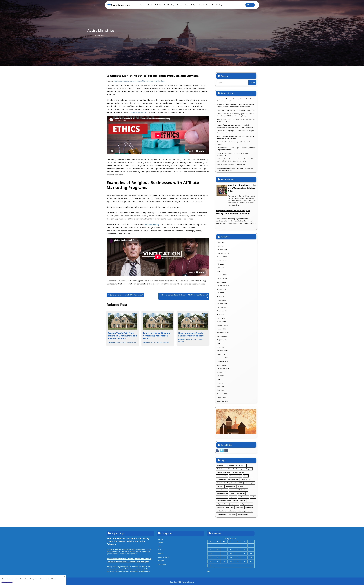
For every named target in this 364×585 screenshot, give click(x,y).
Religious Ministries (246, 504)
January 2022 (222, 354)
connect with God (246, 479)
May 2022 (220, 347)
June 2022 (220, 343)
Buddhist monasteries (223, 472)
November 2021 (223, 361)
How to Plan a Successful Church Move (231, 164)
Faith (240, 483)
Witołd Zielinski (131, 342)
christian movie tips (235, 476)
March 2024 (221, 300)
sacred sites (220, 507)
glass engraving (230, 486)
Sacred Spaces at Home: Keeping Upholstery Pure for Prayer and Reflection (236, 149)
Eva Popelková (164, 342)
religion (162, 81)
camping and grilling (238, 472)
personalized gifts (222, 497)
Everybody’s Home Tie (230, 483)
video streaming (152, 224)
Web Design (232, 514)
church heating (221, 479)
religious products (138, 112)
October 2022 (222, 336)
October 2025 (222, 257)
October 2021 (222, 365)
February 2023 (222, 325)
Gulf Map (240, 486)
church (246, 476)
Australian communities (224, 469)
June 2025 (220, 268)
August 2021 (221, 372)
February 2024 (222, 304)
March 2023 (221, 322)
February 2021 (222, 394)
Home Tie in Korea (222, 490)
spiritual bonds (221, 511)
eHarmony (132, 81)
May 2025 (220, 271)
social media (249, 507)
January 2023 (222, 329)
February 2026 (222, 250)
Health (160, 553)
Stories (179, 5)
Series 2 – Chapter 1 (206, 5)
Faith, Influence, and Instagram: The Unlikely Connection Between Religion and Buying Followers (235, 126)
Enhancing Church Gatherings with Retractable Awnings (234, 143)
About (149, 5)
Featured (161, 550)
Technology (162, 564)
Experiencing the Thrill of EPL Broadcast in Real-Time (236, 110)
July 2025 (220, 264)
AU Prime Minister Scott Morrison (236, 465)
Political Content (243, 497)
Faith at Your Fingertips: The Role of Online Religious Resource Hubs (236, 132)
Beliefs (160, 539)
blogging (248, 469)
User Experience (221, 514)
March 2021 (221, 390)
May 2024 (220, 296)
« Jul (208, 571)
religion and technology (224, 500)
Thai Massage (232, 511)
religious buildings (222, 504)
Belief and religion (238, 469)
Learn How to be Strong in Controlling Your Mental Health (156, 335)
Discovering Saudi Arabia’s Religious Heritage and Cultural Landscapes (235, 169)
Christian (116, 81)
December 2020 (223, 401)
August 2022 (221, 340)
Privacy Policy (190, 5)
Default (158, 5)
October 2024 (222, 282)
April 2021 (221, 387)
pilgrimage (233, 497)
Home (142, 5)
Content (219, 483)
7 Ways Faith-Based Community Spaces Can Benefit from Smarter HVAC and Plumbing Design (235, 115)
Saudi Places (239, 507)
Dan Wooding (169, 5)
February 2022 (222, 350)
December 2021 (223, 358)
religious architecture (239, 500)
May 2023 (220, 314)
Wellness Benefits (243, 514)
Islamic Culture (242, 490)
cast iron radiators (222, 476)
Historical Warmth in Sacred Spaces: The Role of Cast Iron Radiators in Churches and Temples (236, 160)
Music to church (163, 557)
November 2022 (223, 332)
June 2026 (220, 246)
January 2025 (222, 275)
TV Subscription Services (245, 511)
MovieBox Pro (240, 493)
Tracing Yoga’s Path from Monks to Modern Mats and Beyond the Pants (122, 335)
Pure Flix (156, 81)
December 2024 (223, 278)
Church (250, 5)
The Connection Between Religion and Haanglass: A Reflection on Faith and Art (235, 137)
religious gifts (234, 504)
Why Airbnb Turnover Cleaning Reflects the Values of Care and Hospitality (236, 100)
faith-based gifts (249, 483)
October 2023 (222, 307)
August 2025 (221, 260)
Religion (161, 561)
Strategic (219, 5)
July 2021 (220, 376)
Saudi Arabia (229, 507)
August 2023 (221, 311)
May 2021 (220, 383)
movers (232, 493)
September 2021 (223, 369)
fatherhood (220, 486)
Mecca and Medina (222, 493)
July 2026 (220, 242)
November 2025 (223, 253)
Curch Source (124, 81)
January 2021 (222, 397)
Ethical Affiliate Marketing (145, 81)
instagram (233, 490)
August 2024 (221, 289)
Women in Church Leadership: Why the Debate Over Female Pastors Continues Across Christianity (236, 105)
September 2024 (223, 286)
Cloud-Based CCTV (233, 479)
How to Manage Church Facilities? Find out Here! (191, 334)
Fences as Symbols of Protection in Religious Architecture (233, 154)
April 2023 (221, 318)
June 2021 (220, 379)
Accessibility (220, 465)
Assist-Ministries (120, 5)
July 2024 (220, 293)
